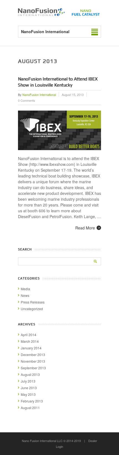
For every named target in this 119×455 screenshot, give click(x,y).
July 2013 (28, 381)
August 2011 (30, 407)
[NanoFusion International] (59, 14)
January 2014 (31, 348)
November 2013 (33, 361)
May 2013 (28, 394)
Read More (85, 228)
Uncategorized (32, 308)
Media (25, 288)
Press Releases (33, 302)
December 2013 (33, 354)
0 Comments (26, 100)
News (25, 295)
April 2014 (28, 334)
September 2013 (33, 367)
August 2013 (30, 374)
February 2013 (32, 401)
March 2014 (30, 341)
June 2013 (29, 387)
